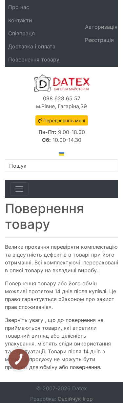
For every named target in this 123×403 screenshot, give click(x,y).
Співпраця (21, 33)
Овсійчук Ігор (75, 398)
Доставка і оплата (31, 46)
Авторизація (101, 27)
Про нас (18, 7)
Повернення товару (33, 59)
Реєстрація (99, 40)
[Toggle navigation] (19, 188)
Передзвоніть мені (63, 120)
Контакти (20, 20)
